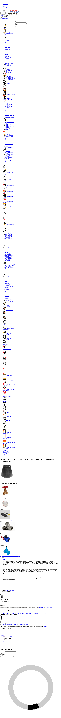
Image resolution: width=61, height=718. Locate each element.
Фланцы (8, 32)
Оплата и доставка (6, 5)
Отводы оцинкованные (10, 42)
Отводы (8, 40)
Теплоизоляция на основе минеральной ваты (8, 360)
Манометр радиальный (10, 180)
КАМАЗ (23, 613)
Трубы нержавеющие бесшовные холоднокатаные (9, 268)
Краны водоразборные (9, 117)
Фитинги (8, 83)
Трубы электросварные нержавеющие (10, 266)
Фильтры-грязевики (10, 172)
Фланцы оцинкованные (10, 35)
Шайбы (8, 412)
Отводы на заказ (8, 44)
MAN (30, 613)
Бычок (18, 613)
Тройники (8, 62)
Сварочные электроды (7, 428)
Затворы (8, 151)
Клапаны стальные (9, 144)
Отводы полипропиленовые (9, 282)
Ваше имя (2, 652)
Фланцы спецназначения (10, 36)
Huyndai (27, 613)
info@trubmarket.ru (4, 18)
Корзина (2, 15)
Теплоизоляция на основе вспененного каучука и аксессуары (9, 355)
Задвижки (8, 121)
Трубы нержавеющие (10, 264)
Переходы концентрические (8, 55)
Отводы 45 (7, 48)
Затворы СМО (8, 160)
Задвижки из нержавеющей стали (9, 128)
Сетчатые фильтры (9, 173)
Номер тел (2, 653)
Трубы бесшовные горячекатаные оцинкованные (9, 259)
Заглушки (8, 76)
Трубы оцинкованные (6, 248)
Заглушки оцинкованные (10, 78)
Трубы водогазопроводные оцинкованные (9, 253)
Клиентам (5, 6)
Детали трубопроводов (6, 28)
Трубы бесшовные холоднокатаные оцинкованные (9, 256)
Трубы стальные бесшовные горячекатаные (8, 242)
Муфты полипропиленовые (9, 279)
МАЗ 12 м (34, 613)
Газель (1, 613)
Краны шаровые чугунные (8, 109)
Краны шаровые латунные (8, 105)
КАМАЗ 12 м (38, 613)
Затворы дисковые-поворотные (9, 155)
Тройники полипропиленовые (9, 284)
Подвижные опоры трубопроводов (8, 329)
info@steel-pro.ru (3, 635)
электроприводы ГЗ (10, 206)
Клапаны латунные (9, 141)
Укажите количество (4, 601)
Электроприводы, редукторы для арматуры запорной (8, 186)
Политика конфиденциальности (9, 644)
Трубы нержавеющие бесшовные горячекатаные (9, 272)
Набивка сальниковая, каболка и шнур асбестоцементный (9, 395)
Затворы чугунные (9, 163)
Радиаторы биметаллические (7, 438)
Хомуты (8, 420)
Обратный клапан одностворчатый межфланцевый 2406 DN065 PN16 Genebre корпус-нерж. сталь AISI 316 (22, 508)
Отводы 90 (7, 45)
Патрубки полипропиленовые (9, 299)
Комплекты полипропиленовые (9, 301)
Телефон (2, 603)
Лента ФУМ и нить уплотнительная (8, 390)
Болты (7, 404)
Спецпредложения (6, 3)
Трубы (7, 229)
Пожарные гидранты (7, 168)
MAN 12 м (44, 613)
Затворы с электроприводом (8, 157)
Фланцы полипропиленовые (9, 290)
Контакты (5, 7)
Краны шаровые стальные (8, 107)
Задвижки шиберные (9, 126)
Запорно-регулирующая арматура (8, 99)
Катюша (15, 613)
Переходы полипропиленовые (9, 286)
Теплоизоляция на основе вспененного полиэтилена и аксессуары (8, 349)
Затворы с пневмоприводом (8, 159)
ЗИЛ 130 (11, 613)
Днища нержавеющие (9, 72)
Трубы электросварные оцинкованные (10, 250)
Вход (4, 8)
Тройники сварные (9, 63)
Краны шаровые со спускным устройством (10, 113)
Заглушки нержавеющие (10, 77)
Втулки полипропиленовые (9, 288)
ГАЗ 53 (8, 613)
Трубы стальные (9, 233)
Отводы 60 (7, 47)
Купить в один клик (9, 590)
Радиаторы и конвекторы (7, 433)
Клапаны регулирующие (10, 145)
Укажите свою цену (4, 602)
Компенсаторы (9, 310)
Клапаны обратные (9, 135)
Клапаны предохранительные (9, 140)
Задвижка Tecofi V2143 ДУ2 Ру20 (7, 495)
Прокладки (8, 416)
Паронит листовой (10, 380)
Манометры (8, 179)
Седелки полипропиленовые (9, 292)
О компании (5, 4)
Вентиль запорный (10, 167)
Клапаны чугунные (9, 143)
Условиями (41, 607)
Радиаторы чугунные (10, 447)
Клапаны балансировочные (9, 138)
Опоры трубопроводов (6, 324)
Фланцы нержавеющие (10, 34)
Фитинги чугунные (10, 90)
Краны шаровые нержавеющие (8, 111)
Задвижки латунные (9, 123)
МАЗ (21, 613)
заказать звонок (3, 20)
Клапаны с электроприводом (8, 147)
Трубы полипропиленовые (7, 277)
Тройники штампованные (8, 65)
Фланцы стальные (9, 33)
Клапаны (8, 134)
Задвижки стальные (9, 124)
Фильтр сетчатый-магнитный (9, 175)
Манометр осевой (8, 181)
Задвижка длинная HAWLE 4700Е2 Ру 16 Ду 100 (10, 556)
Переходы (8, 53)
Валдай (4, 613)
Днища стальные (8, 70)
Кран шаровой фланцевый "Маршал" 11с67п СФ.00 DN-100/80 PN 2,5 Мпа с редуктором (18, 543)
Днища (8, 69)
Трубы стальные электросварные (8, 235)
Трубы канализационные (6, 306)
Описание (5, 559)
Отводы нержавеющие (9, 43)
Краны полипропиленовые (9, 294)
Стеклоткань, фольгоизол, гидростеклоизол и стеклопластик (9, 365)
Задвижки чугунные (9, 122)
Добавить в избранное (6, 591)
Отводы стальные (8, 41)
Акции (4, 450)
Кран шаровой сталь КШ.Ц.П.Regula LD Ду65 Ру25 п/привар (12, 520)
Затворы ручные (8, 162)
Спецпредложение (6, 448)
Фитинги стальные (10, 87)
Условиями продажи (49, 607)
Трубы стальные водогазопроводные (9, 237)
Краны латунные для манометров (9, 116)
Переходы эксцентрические (8, 57)
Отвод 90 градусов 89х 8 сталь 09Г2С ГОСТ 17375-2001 (11, 532)
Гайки (7, 408)
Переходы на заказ (9, 58)
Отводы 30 (7, 49)
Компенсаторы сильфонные (8, 314)
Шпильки (8, 423)
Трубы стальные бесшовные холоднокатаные (8, 239)
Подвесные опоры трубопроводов (8, 339)
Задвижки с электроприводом (8, 130)
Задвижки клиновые (9, 125)
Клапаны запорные (9, 136)
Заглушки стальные (9, 79)
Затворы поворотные (9, 161)
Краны (7, 103)
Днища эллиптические (9, 71)
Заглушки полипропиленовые (9, 297)
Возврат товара (47, 626)
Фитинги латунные (10, 94)
